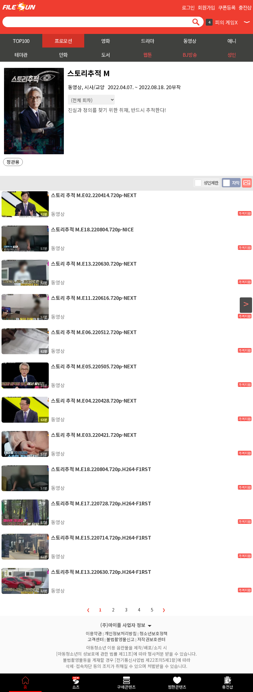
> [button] (246, 303)
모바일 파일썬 (18, 6)
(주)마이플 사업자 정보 (122, 625)
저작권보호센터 (151, 638)
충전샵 (244, 7)
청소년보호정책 (153, 632)
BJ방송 (190, 54)
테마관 (21, 54)
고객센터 (96, 638)
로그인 (188, 7)
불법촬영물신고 (120, 638)
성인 (231, 54)
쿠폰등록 (226, 7)
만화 (63, 54)
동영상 (189, 40)
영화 (105, 40)
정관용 (12, 162)
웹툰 (147, 54)
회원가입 (206, 7)
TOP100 (21, 40)
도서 (105, 54)
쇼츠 (76, 687)
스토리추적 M (88, 73)
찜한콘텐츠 (177, 687)
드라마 (147, 40)
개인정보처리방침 (121, 632)
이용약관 (94, 632)
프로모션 (63, 40)
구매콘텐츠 (126, 687)
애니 (231, 40)
